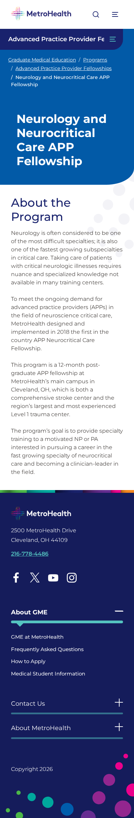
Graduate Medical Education (42, 60)
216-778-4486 (29, 553)
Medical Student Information (48, 673)
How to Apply (28, 661)
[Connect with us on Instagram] (72, 577)
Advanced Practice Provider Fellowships (63, 68)
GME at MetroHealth (37, 637)
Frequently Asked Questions (47, 649)
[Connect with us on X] (35, 577)
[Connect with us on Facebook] (16, 577)
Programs (95, 60)
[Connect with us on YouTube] (53, 577)
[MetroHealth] (41, 14)
